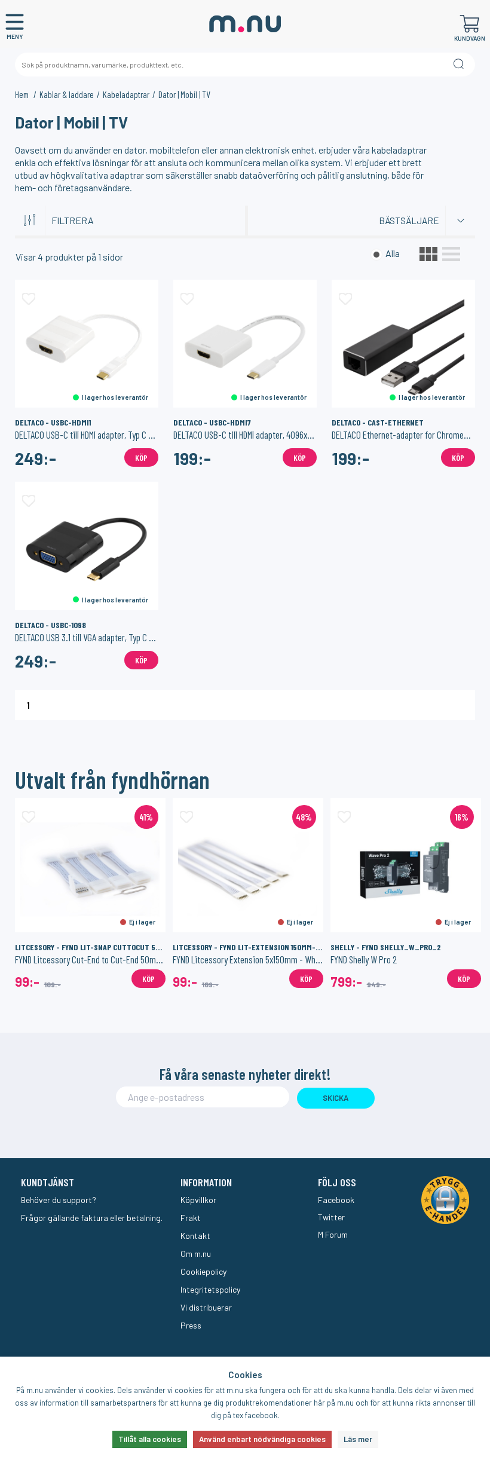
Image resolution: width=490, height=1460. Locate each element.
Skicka (335, 1098)
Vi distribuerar (206, 1307)
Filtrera (72, 220)
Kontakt (195, 1236)
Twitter (331, 1217)
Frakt (190, 1218)
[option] (90, 893)
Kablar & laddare (66, 94)
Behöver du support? (58, 1200)
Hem (22, 94)
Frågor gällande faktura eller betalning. (92, 1218)
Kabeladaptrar (126, 94)
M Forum (333, 1234)
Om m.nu (195, 1253)
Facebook (336, 1200)
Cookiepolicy (203, 1271)
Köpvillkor (198, 1200)
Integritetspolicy (210, 1289)
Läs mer (358, 1439)
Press (190, 1325)
